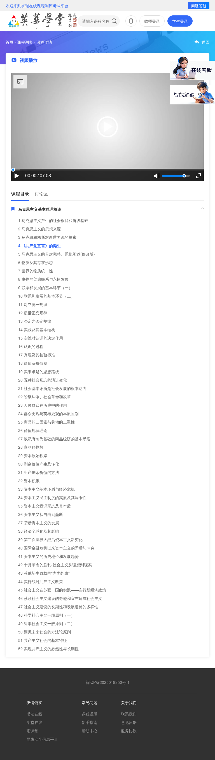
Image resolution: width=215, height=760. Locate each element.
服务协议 (129, 730)
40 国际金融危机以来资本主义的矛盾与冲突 (56, 548)
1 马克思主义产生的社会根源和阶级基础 (53, 220)
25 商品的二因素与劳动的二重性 (46, 422)
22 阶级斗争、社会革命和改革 (44, 396)
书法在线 (34, 714)
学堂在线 (34, 722)
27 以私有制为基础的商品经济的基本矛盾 (54, 438)
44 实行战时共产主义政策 (40, 581)
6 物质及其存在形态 (35, 262)
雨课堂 (32, 730)
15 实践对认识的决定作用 (40, 338)
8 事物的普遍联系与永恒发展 (43, 279)
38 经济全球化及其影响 (38, 531)
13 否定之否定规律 (34, 321)
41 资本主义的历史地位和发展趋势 (48, 556)
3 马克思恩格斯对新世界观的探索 (47, 237)
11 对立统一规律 (32, 304)
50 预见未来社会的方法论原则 (44, 632)
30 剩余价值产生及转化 (38, 464)
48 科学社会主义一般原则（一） (46, 615)
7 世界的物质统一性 (35, 270)
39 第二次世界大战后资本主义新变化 (50, 539)
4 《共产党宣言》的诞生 (39, 245)
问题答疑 (199, 5)
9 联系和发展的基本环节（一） (45, 287)
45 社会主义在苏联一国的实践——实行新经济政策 (62, 590)
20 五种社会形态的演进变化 (42, 380)
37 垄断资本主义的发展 (38, 522)
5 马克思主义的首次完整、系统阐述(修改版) (56, 254)
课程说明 (89, 714)
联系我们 (129, 714)
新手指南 (89, 722)
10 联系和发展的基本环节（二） (46, 296)
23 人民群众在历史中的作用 (42, 405)
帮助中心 (89, 730)
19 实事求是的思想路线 (38, 371)
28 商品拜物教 (30, 447)
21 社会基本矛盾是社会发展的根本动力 (52, 388)
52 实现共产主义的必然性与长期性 (48, 648)
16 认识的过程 (30, 346)
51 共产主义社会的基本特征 (42, 640)
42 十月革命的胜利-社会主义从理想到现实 (55, 564)
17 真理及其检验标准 (36, 354)
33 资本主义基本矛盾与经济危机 (46, 489)
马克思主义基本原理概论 (39, 209)
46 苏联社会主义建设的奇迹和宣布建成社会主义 (60, 598)
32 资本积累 (28, 480)
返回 (205, 42)
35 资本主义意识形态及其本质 (44, 506)
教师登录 (152, 21)
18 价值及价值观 (32, 363)
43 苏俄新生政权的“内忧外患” (44, 573)
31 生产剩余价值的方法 (38, 472)
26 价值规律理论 (32, 430)
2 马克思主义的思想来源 (39, 228)
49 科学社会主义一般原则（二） (46, 623)
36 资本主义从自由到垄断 (40, 514)
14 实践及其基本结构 (36, 329)
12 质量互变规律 (32, 312)
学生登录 (180, 21)
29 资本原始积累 (32, 455)
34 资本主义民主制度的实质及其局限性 (52, 497)
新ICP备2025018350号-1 (107, 682)
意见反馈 (129, 722)
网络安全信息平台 (42, 739)
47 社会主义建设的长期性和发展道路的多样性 (58, 606)
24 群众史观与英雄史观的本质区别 (48, 413)
